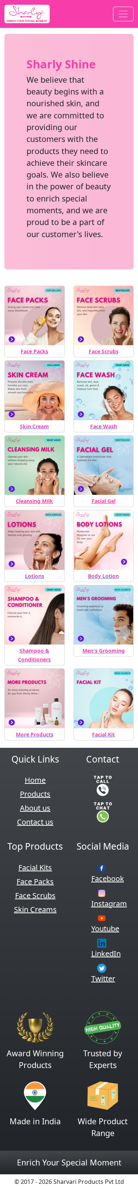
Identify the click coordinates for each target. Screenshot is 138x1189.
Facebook (107, 878)
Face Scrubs (35, 895)
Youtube (105, 928)
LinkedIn (106, 953)
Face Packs (35, 881)
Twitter (103, 978)
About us (35, 808)
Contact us (35, 822)
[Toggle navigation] (123, 14)
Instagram (109, 903)
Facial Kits (35, 867)
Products (35, 794)
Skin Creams (35, 909)
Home (35, 780)
